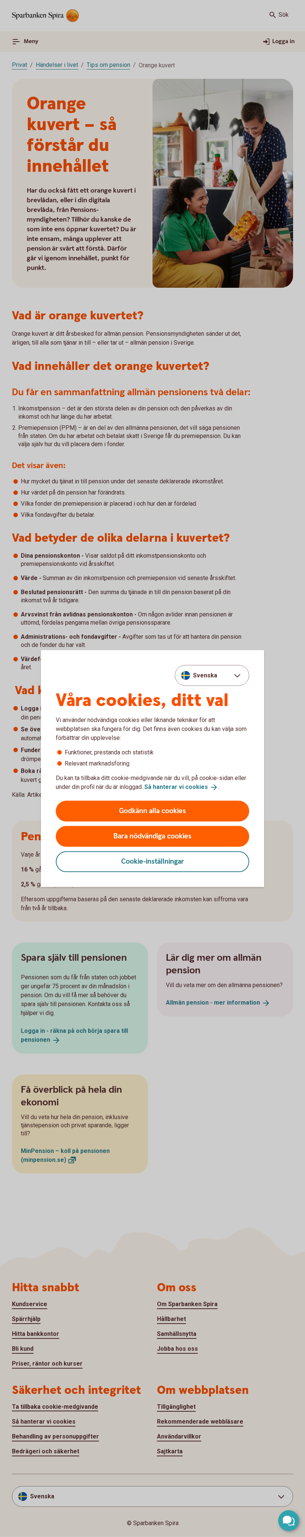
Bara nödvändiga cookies (152, 836)
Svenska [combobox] (205, 675)
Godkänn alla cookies (152, 810)
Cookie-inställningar (152, 861)
